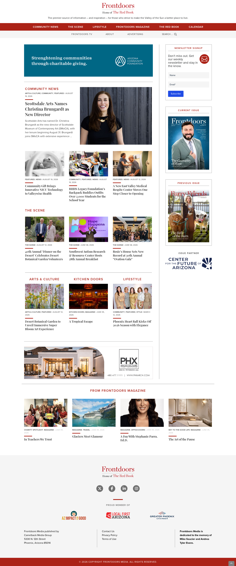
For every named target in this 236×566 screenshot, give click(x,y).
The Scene (75, 27)
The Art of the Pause (182, 439)
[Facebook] (112, 488)
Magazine (90, 312)
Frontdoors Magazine (133, 27)
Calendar (196, 27)
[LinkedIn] (124, 488)
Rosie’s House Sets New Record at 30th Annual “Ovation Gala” (128, 256)
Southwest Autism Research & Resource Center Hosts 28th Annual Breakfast (87, 256)
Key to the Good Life (179, 429)
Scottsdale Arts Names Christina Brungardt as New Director (47, 109)
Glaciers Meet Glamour (87, 436)
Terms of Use (109, 539)
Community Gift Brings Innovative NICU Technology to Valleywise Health (44, 190)
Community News (45, 27)
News (38, 179)
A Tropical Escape (81, 322)
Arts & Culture (33, 93)
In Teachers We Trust (38, 439)
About (110, 34)
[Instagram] (136, 488)
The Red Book (169, 27)
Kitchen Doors (76, 312)
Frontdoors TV (81, 34)
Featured (59, 93)
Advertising (135, 34)
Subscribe (176, 93)
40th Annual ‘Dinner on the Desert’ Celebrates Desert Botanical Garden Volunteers (44, 256)
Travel (86, 429)
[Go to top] (231, 563)
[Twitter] (99, 488)
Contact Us (108, 531)
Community (47, 93)
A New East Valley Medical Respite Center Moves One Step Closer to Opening (130, 190)
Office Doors (138, 429)
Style (139, 312)
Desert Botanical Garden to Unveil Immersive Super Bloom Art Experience (43, 326)
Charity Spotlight (33, 429)
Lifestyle (99, 27)
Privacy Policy (109, 535)
